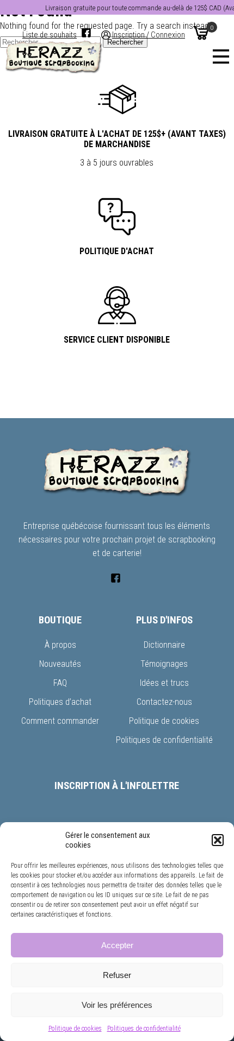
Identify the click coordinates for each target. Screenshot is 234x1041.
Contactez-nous (164, 702)
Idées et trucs (164, 683)
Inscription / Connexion (148, 35)
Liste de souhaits (49, 35)
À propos (60, 645)
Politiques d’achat (60, 702)
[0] (201, 32)
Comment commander (60, 721)
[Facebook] (86, 32)
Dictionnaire (164, 645)
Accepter (117, 945)
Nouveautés (60, 664)
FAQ (60, 683)
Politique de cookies (75, 1028)
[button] (217, 840)
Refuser (117, 975)
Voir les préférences (117, 1005)
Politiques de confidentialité (144, 1028)
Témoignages (164, 664)
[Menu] (221, 56)
